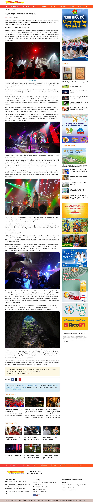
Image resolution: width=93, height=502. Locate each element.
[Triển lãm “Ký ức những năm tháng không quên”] (74, 73)
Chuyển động (14, 6)
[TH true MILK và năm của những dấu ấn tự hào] (65, 184)
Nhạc (14, 9)
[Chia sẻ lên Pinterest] (20, 379)
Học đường (26, 6)
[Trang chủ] (6, 9)
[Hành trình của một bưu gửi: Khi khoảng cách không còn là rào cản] (65, 178)
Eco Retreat (65, 341)
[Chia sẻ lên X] (16, 379)
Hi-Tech (72, 6)
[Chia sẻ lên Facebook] (12, 379)
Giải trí (35, 6)
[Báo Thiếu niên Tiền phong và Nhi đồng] (14, 2)
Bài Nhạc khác (11, 423)
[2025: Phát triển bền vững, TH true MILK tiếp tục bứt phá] (65, 190)
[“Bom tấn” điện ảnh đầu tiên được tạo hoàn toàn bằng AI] (65, 103)
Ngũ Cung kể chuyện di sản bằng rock (29, 385)
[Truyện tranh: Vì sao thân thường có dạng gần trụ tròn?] (65, 86)
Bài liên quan (11, 394)
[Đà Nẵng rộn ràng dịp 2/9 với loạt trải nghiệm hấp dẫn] (65, 97)
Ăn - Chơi (53, 6)
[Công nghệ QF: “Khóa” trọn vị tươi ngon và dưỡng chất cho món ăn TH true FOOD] (65, 197)
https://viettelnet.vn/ (73, 338)
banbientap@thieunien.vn (16, 389)
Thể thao (80, 6)
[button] (86, 6)
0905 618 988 (37, 473)
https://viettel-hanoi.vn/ (76, 333)
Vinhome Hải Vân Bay (76, 336)
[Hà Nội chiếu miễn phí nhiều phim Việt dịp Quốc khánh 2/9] (65, 109)
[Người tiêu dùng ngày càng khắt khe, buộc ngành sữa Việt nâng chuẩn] (65, 171)
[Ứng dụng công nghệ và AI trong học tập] (65, 92)
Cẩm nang (44, 6)
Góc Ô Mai (63, 6)
